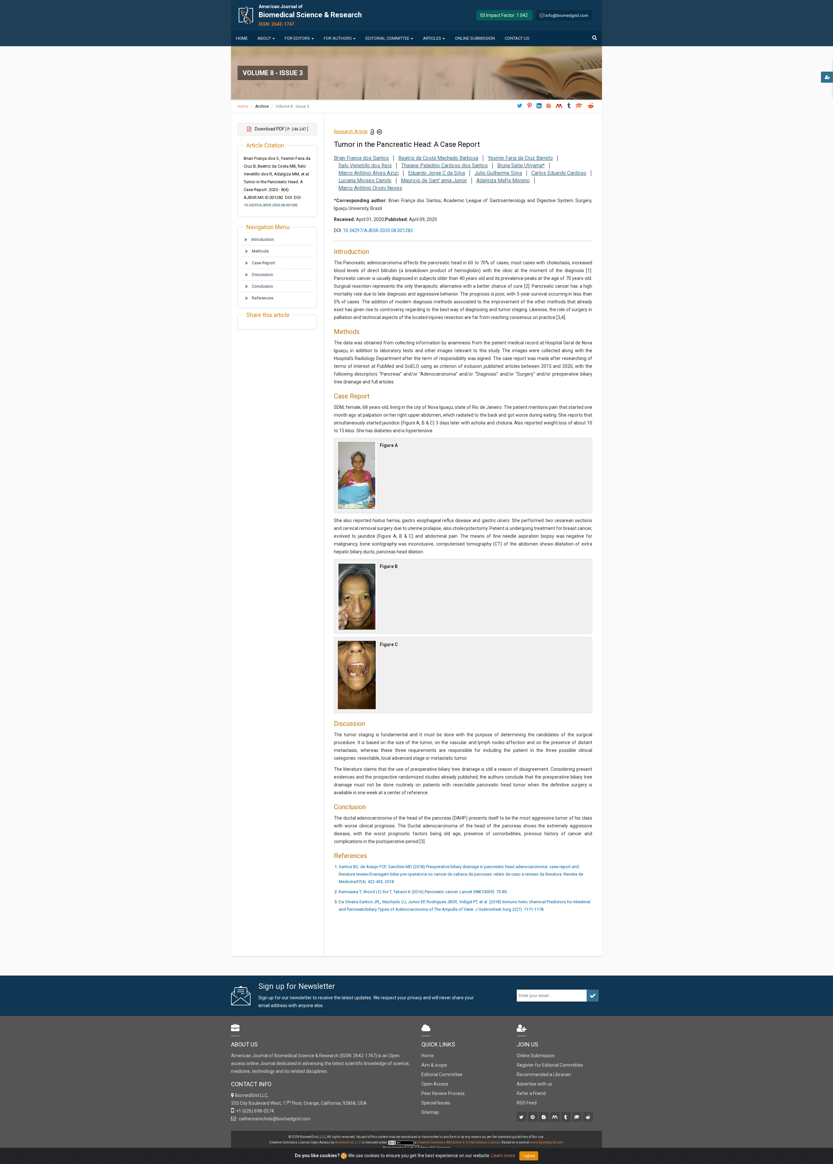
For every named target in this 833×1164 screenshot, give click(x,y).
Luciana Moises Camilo (364, 180)
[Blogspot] (544, 1117)
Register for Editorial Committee (550, 1065)
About (264, 38)
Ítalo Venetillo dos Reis (365, 165)
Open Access (434, 1084)
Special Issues (435, 1102)
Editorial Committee (387, 38)
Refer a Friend (531, 1093)
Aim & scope (434, 1065)
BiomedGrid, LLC (348, 1142)
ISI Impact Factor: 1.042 (504, 15)
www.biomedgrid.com (546, 1142)
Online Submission (475, 38)
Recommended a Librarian (544, 1074)
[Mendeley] (555, 1117)
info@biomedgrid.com (566, 15)
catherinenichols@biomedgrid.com (273, 1118)
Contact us (517, 38)
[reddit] (588, 1117)
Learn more (503, 1155)
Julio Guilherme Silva (498, 173)
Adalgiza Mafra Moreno (503, 180)
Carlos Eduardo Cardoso (558, 173)
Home (242, 38)
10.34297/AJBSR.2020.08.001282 (378, 230)
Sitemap (430, 1112)
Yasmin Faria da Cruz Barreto (520, 158)
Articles (432, 38)
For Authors (338, 38)
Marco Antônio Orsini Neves (370, 188)
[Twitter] (522, 1117)
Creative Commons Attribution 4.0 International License (458, 1142)
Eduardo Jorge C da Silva (436, 173)
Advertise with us (534, 1084)
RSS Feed (527, 1102)
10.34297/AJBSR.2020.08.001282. (271, 205)
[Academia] (577, 1117)
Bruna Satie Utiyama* (521, 165)
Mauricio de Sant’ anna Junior (434, 180)
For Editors (297, 38)
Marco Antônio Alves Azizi (368, 173)
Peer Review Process (443, 1093)
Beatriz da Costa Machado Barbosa (438, 158)
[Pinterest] (533, 1117)
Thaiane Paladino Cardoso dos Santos (444, 165)
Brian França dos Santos (361, 158)
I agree (529, 1156)
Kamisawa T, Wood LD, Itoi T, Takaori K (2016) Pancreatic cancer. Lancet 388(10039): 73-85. (423, 891)
